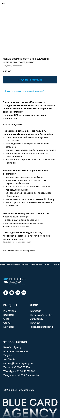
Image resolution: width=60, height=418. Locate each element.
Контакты (8, 326)
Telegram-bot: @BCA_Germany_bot (21, 375)
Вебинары (8, 315)
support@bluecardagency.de (18, 363)
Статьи (7, 322)
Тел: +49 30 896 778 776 (16, 367)
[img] (14, 281)
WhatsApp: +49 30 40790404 (19, 371)
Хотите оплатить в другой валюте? (24, 91)
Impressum (35, 311)
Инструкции (9, 311)
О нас (6, 319)
